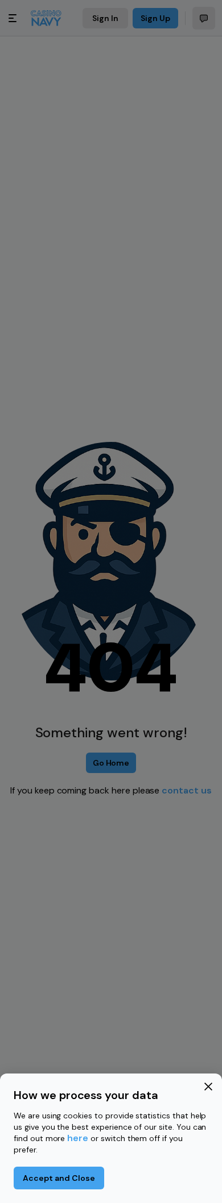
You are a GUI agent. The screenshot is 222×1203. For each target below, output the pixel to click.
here (77, 1138)
